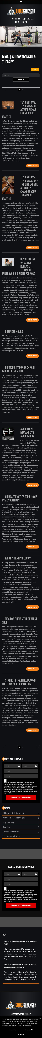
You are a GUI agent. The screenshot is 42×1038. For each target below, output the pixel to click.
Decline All (29, 1030)
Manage (21, 1034)
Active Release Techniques (14, 817)
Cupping (6, 827)
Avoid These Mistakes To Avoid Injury (27, 433)
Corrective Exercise (11, 831)
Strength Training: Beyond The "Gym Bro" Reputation (19, 682)
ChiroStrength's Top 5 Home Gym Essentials (19, 498)
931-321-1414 (16, 19)
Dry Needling (8, 822)
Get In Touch (30, 19)
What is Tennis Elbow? (18, 558)
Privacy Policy (18, 1026)
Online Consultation (11, 836)
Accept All (12, 1030)
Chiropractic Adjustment (13, 813)
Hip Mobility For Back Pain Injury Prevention (18, 369)
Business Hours (14, 332)
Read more (32, 165)
